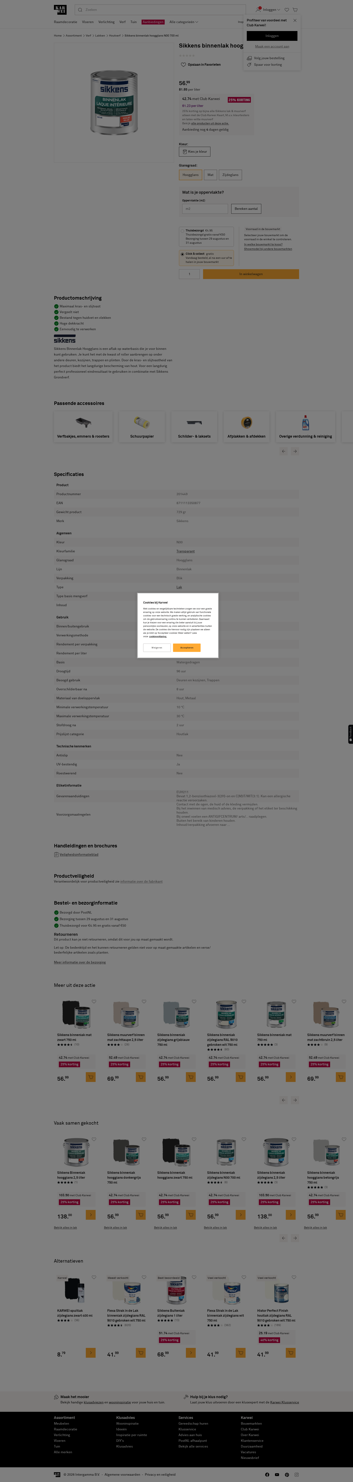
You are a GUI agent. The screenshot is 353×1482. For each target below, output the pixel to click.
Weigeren (157, 648)
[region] (178, 625)
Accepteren (187, 648)
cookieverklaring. (158, 636)
